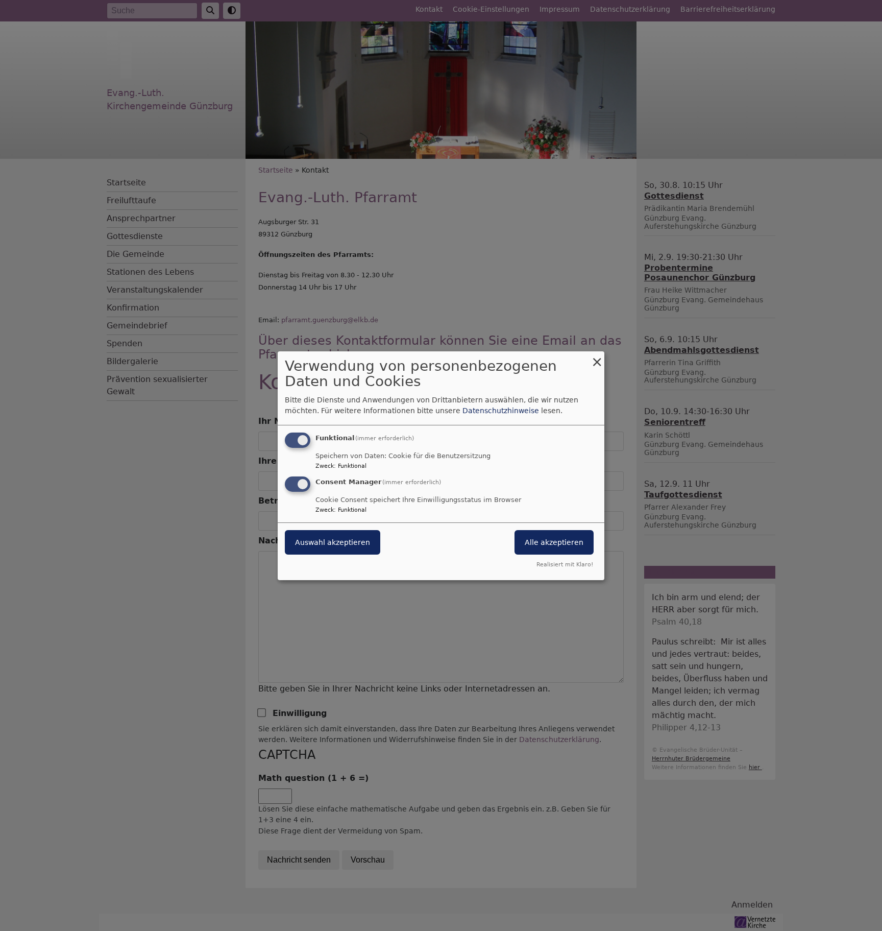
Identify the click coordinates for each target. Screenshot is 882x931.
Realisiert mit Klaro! (564, 564)
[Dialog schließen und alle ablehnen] (596, 357)
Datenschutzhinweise (500, 411)
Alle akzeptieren (554, 542)
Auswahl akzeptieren (332, 542)
